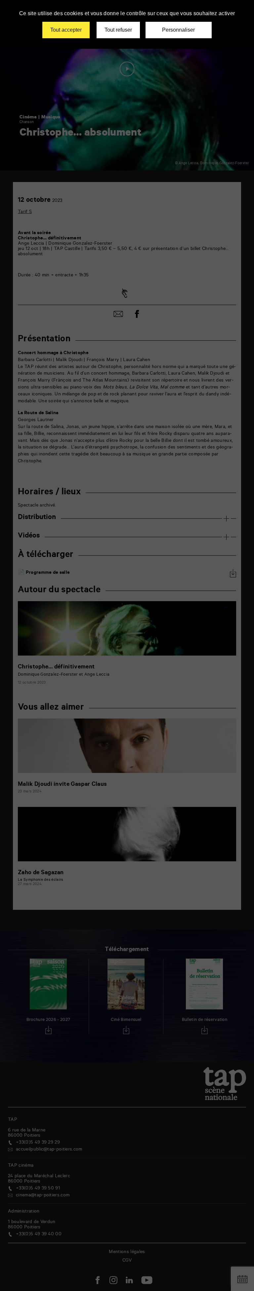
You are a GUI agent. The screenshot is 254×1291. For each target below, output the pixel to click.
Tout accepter (66, 30)
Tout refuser (118, 30)
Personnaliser (178, 30)
